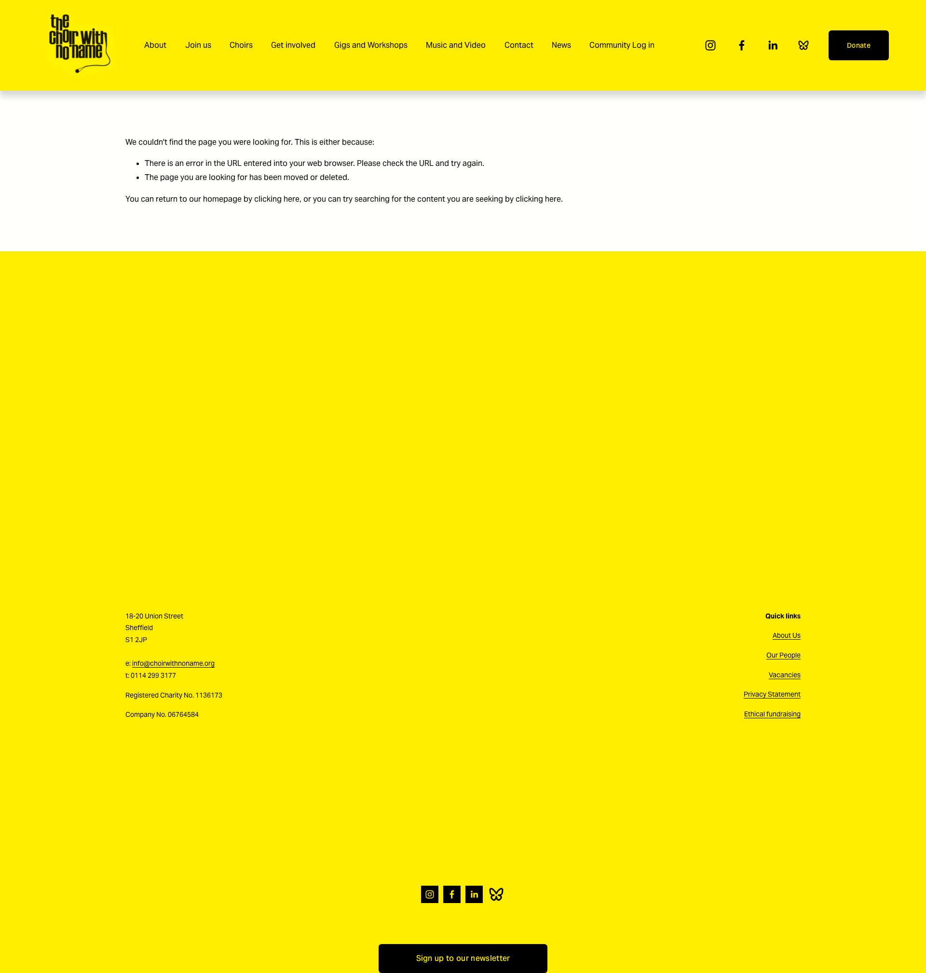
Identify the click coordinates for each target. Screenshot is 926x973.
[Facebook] (741, 45)
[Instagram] (710, 45)
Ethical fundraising (772, 714)
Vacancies (785, 675)
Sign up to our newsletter (463, 958)
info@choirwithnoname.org (173, 663)
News (561, 45)
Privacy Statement (772, 694)
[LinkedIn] (772, 45)
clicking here (277, 199)
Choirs (241, 45)
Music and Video (456, 45)
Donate (859, 45)
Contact (518, 45)
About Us (787, 635)
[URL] (803, 45)
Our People (783, 655)
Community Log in (621, 45)
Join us (198, 45)
